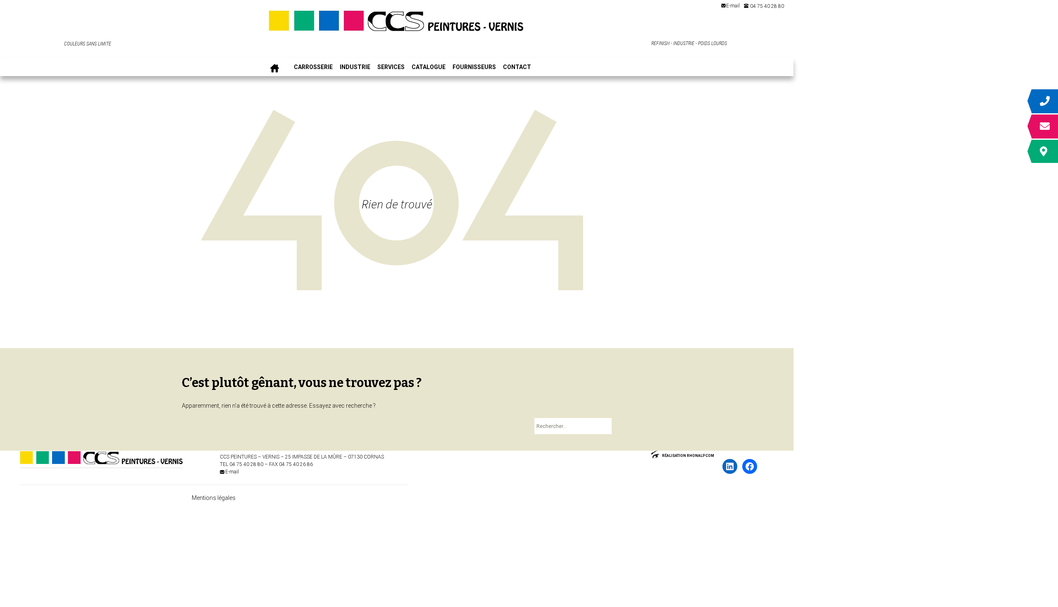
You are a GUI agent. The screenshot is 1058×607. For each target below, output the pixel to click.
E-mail (733, 6)
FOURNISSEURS (474, 67)
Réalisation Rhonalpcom (688, 456)
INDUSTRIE (355, 67)
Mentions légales (214, 498)
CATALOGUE (429, 67)
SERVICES (391, 67)
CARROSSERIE (313, 67)
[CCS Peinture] (397, 23)
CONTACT (517, 67)
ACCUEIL (274, 67)
